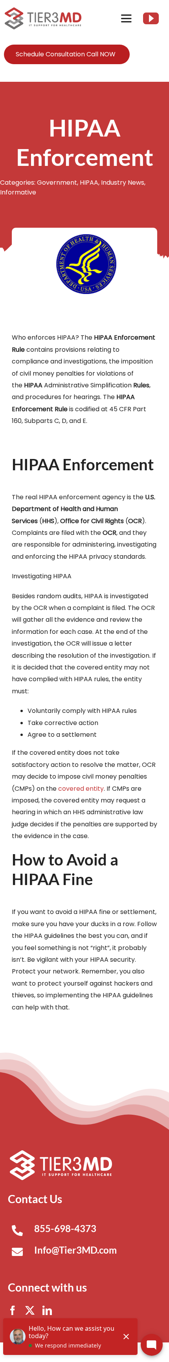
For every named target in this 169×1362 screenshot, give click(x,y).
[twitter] (30, 1310)
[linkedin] (47, 1310)
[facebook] (12, 1310)
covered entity (81, 788)
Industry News (122, 182)
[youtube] (151, 18)
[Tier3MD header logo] (43, 10)
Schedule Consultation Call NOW (66, 54)
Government (57, 182)
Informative (18, 192)
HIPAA (89, 182)
